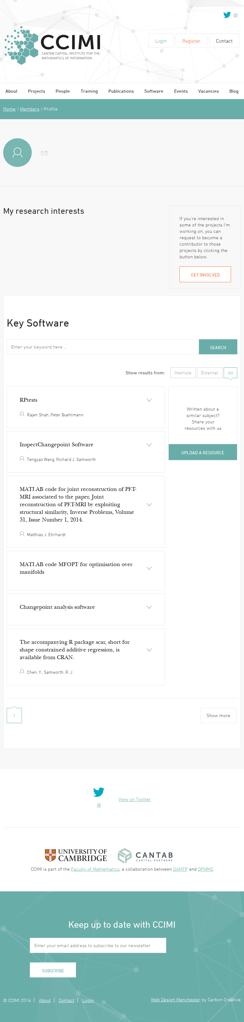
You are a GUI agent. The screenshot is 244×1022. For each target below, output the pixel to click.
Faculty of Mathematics (95, 869)
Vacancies (208, 91)
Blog (234, 91)
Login (161, 41)
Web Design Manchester (175, 999)
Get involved (205, 274)
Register (191, 41)
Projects (36, 91)
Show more (218, 715)
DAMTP (180, 869)
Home (9, 109)
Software (153, 91)
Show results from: (145, 372)
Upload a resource (202, 452)
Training (89, 91)
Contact (224, 41)
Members (29, 109)
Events (181, 91)
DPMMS (206, 869)
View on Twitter (135, 799)
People (63, 91)
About (11, 91)
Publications (121, 91)
